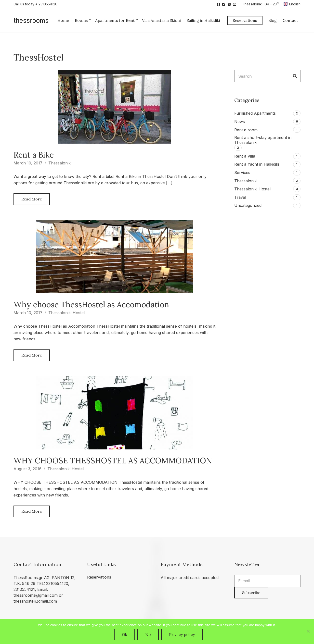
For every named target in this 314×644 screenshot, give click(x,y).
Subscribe (251, 592)
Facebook (218, 4)
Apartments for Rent (115, 20)
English (295, 4)
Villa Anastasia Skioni (161, 20)
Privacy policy (182, 634)
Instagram (229, 4)
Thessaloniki (59, 163)
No (148, 634)
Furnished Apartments (255, 113)
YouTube (234, 4)
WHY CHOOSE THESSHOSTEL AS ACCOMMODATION (112, 461)
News (239, 121)
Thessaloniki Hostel (66, 312)
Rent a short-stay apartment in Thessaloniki (262, 140)
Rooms (81, 20)
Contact (290, 20)
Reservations (245, 20)
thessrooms (31, 20)
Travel (240, 197)
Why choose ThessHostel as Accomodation (91, 304)
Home (63, 20)
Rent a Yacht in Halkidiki (256, 164)
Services (242, 172)
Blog (272, 20)
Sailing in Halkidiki (203, 20)
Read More (31, 199)
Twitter (223, 4)
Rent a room (246, 129)
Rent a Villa (244, 156)
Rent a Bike (33, 155)
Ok (124, 634)
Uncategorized (248, 205)
